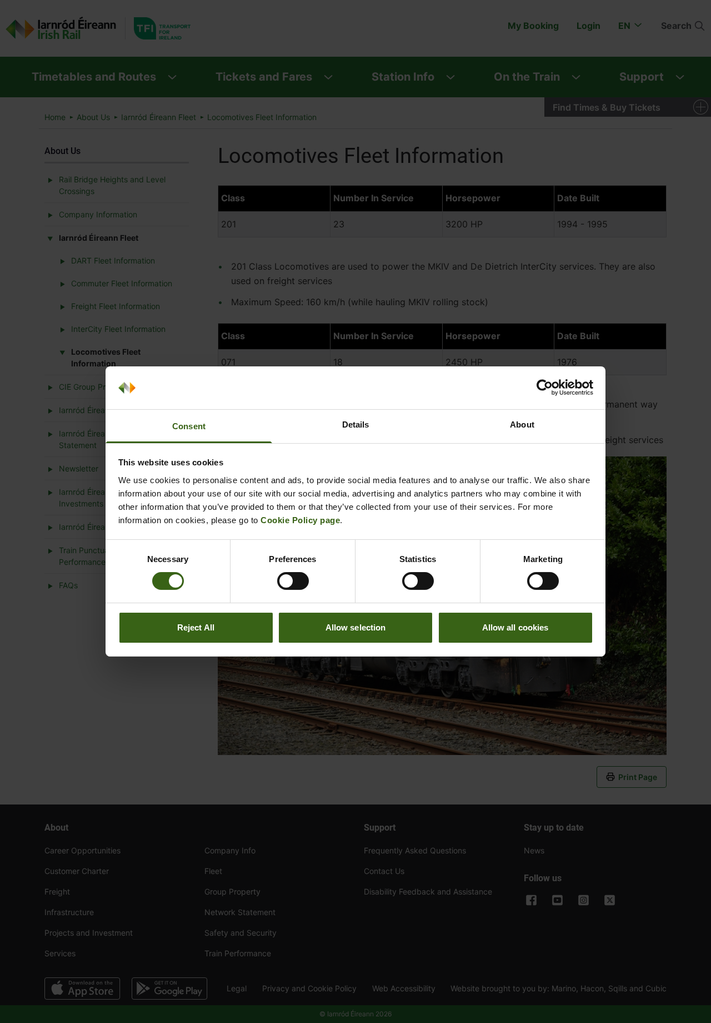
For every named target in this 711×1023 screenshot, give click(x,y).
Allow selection (356, 627)
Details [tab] (355, 424)
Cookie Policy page (300, 520)
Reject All (195, 627)
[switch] (293, 581)
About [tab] (522, 424)
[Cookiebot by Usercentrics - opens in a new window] (544, 387)
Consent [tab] (189, 426)
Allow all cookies (515, 627)
